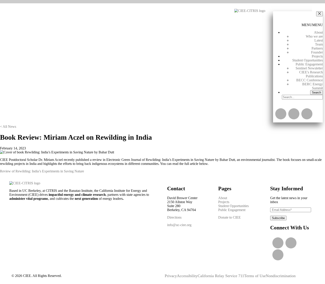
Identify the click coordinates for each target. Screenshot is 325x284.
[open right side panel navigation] (318, 8)
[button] (319, 13)
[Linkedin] (280, 113)
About (318, 32)
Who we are (314, 36)
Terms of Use (255, 276)
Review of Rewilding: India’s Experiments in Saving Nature (42, 171)
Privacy (171, 276)
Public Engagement (309, 64)
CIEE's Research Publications (311, 74)
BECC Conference (309, 80)
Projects (317, 56)
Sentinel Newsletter (309, 68)
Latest (318, 40)
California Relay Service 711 (221, 276)
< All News (8, 126)
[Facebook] (306, 113)
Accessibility (187, 276)
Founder (317, 52)
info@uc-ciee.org (179, 225)
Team (319, 44)
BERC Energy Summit (312, 86)
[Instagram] (293, 113)
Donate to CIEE (229, 217)
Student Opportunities (307, 60)
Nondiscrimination (281, 276)
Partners (317, 48)
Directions (174, 217)
